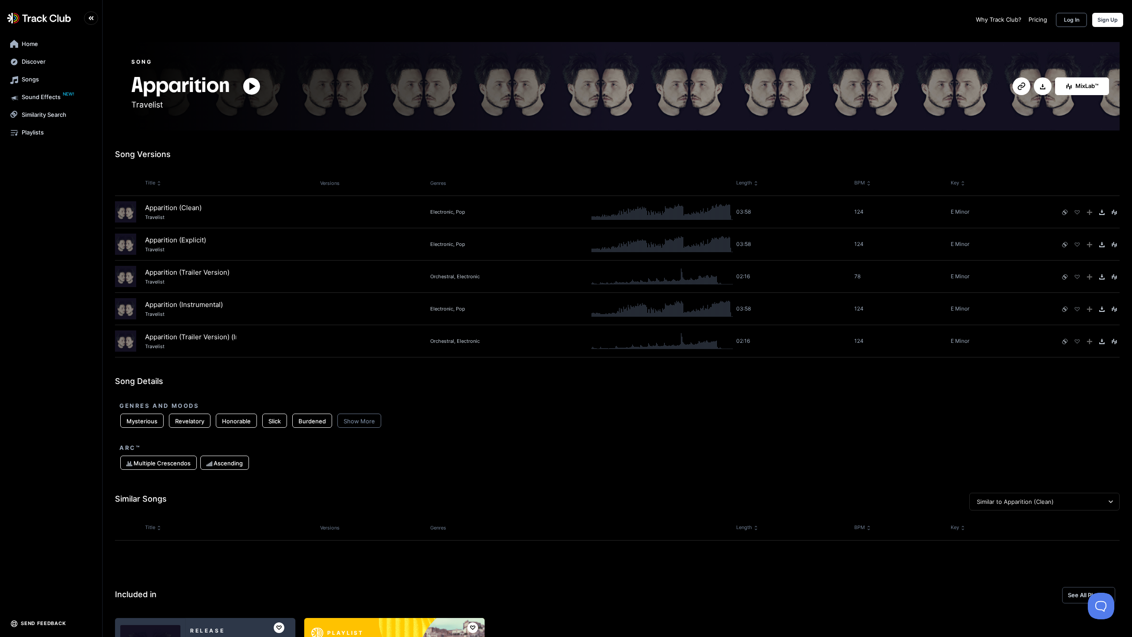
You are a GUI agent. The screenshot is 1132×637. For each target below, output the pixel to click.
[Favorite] (1077, 212)
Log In (1071, 19)
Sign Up (1108, 19)
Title (150, 183)
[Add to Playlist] (1089, 212)
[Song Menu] (1114, 212)
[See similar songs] (1064, 212)
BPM (859, 183)
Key (955, 183)
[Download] (1042, 86)
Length (744, 183)
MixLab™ (1086, 85)
